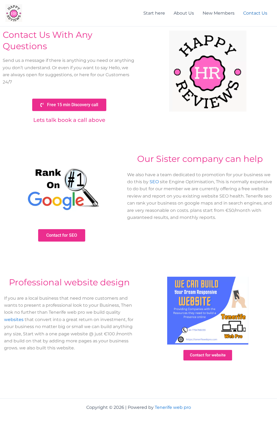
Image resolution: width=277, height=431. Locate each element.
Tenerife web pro (173, 407)
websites (14, 319)
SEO (154, 181)
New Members (219, 13)
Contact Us (255, 13)
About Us (184, 13)
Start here (154, 13)
